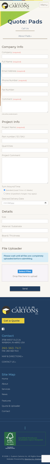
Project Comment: (11, 155)
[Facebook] (3, 329)
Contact (6, 411)
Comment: (11, 99)
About (5, 384)
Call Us (25, 28)
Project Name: (13, 127)
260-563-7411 (11, 348)
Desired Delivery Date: (13, 199)
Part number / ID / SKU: (13, 137)
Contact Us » (9, 362)
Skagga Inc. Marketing (34, 459)
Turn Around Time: (11, 186)
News (4, 394)
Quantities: (7, 146)
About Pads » (25, 36)
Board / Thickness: (11, 236)
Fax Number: (8, 90)
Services (6, 389)
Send (25, 289)
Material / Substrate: (12, 226)
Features (6, 401)
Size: (4, 217)
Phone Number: (14, 80)
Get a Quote (12, 320)
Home (5, 379)
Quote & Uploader (11, 406)
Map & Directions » (12, 356)
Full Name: (11, 62)
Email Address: (13, 71)
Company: (11, 52)
